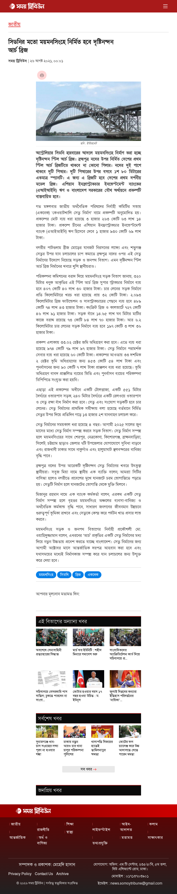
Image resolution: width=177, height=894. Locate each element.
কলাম (153, 824)
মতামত (127, 837)
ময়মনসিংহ (46, 574)
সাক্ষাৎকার (155, 837)
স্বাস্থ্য (69, 832)
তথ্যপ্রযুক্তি (100, 843)
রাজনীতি (43, 829)
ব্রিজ (78, 574)
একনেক (93, 574)
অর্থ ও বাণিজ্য (42, 840)
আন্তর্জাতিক (17, 837)
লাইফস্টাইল (101, 829)
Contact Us (44, 873)
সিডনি (64, 574)
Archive (62, 873)
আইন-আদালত (126, 827)
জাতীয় (14, 24)
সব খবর (87, 769)
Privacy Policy (20, 873)
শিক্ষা (70, 824)
